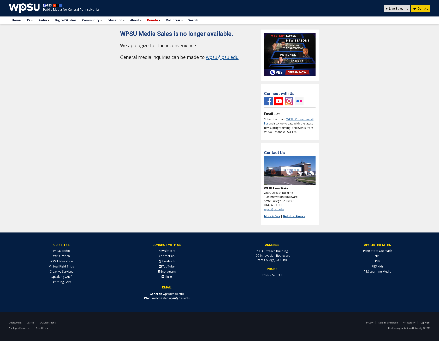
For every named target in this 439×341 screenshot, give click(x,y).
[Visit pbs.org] (48, 6)
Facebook (268, 101)
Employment (15, 322)
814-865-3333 (272, 275)
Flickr (299, 101)
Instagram (289, 101)
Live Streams (398, 8)
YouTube (278, 101)
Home (16, 20)
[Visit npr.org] (57, 6)
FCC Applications (47, 322)
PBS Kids (377, 266)
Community (90, 20)
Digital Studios (65, 20)
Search (193, 20)
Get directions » (294, 216)
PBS (377, 261)
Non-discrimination (388, 322)
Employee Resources (20, 328)
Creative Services (61, 272)
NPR (377, 256)
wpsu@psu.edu (222, 57)
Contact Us (167, 256)
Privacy (369, 322)
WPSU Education (61, 261)
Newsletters (166, 251)
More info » (272, 216)
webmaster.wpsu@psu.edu (171, 298)
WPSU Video (61, 256)
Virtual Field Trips (61, 266)
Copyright (425, 322)
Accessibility (409, 322)
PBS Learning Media (377, 272)
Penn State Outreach (377, 251)
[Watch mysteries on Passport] (290, 76)
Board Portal (42, 328)
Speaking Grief (61, 277)
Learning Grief (61, 282)
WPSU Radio (61, 251)
